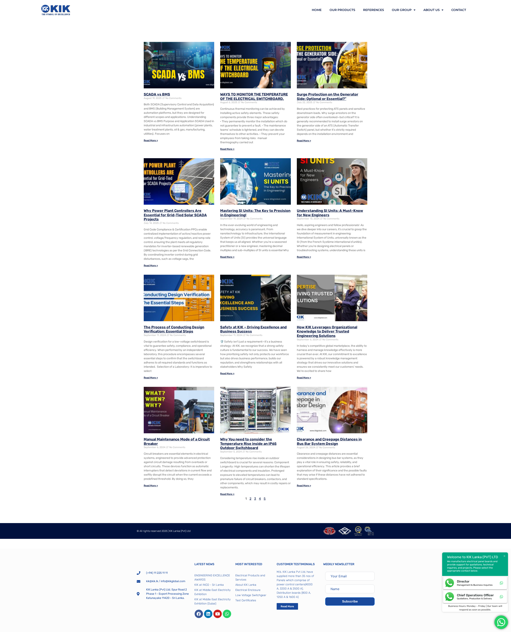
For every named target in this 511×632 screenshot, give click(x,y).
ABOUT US (431, 10)
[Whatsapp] (227, 614)
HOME (317, 10)
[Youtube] (217, 614)
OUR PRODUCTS (342, 10)
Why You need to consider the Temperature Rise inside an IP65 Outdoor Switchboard (248, 443)
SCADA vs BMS (157, 94)
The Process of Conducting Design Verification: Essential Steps (174, 329)
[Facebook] (199, 614)
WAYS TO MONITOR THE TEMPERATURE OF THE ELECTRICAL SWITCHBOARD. (254, 96)
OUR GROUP (402, 10)
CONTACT (458, 10)
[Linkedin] (208, 614)
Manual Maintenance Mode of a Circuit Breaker (177, 441)
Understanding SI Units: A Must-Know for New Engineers (330, 212)
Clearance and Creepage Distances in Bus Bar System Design (329, 441)
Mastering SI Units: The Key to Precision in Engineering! (255, 212)
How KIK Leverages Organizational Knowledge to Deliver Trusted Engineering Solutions (327, 331)
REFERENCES (373, 10)
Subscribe (350, 601)
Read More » (151, 140)
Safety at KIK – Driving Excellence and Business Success (253, 329)
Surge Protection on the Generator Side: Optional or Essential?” (327, 96)
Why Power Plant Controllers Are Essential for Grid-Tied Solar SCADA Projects (175, 214)
